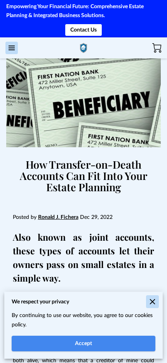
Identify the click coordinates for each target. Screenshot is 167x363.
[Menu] (11, 48)
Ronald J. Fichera (58, 217)
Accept (83, 343)
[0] (157, 48)
